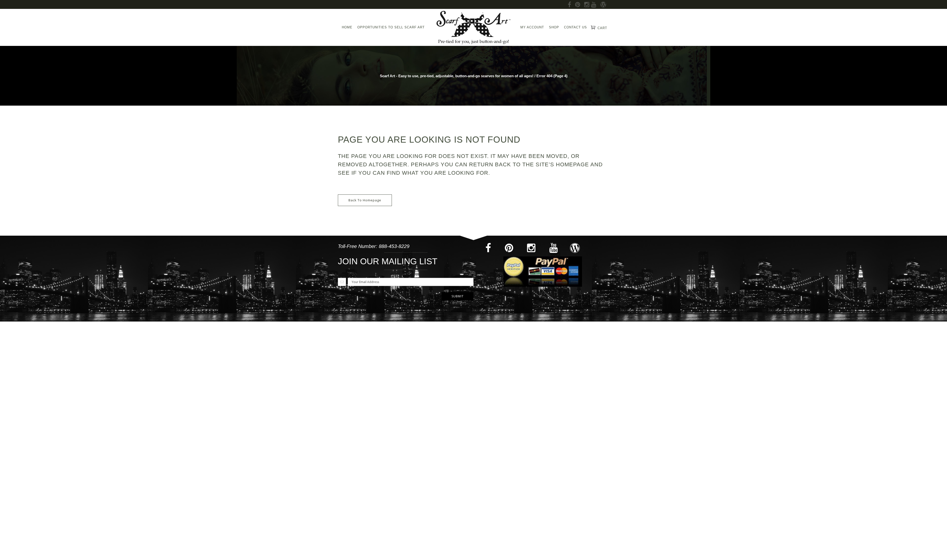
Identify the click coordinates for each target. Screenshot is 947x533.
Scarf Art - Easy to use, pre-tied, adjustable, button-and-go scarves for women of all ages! (456, 76)
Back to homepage (364, 200)
